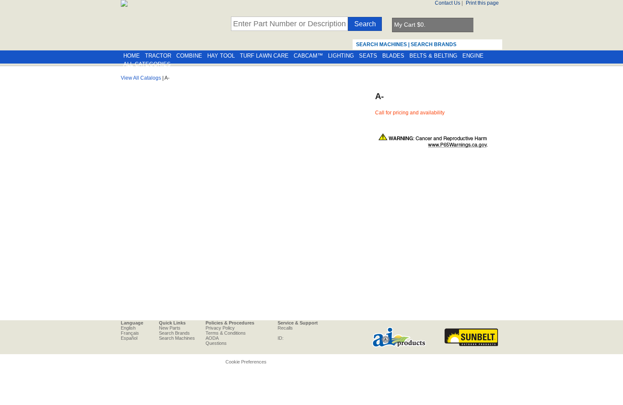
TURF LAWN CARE (264, 56)
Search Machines (177, 338)
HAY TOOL (221, 56)
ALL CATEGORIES (147, 64)
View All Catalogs (141, 78)
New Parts (170, 327)
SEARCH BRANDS (433, 44)
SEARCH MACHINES (381, 44)
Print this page (482, 3)
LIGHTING (341, 56)
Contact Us (447, 3)
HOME (131, 56)
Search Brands (174, 333)
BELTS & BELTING (433, 56)
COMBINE (189, 56)
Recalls (285, 327)
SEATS (368, 56)
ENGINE (473, 56)
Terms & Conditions (226, 333)
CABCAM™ (308, 56)
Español (129, 338)
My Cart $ (410, 24)
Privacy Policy (220, 327)
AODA (212, 338)
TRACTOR (158, 56)
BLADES (393, 56)
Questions (216, 343)
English (128, 327)
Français (130, 333)
